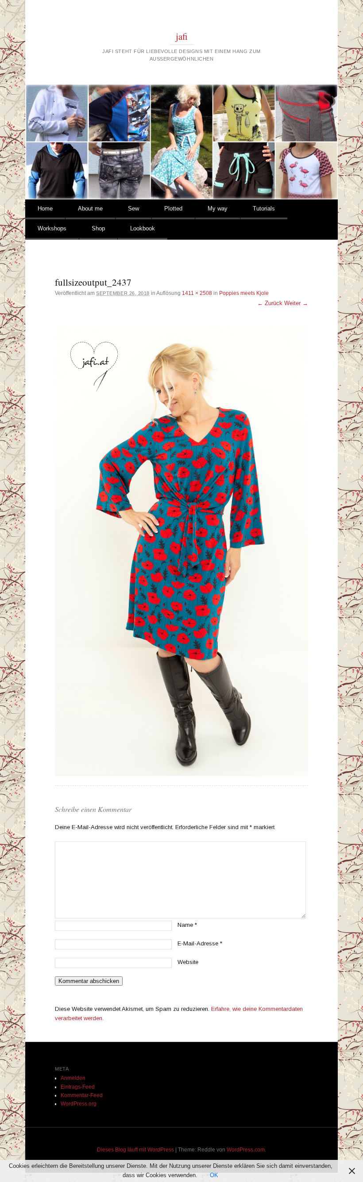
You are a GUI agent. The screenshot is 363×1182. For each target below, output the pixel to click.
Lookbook (142, 228)
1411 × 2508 (197, 293)
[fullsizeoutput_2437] (181, 551)
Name (187, 925)
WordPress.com (246, 1150)
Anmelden (73, 1078)
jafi (182, 36)
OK (214, 1175)
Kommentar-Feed (82, 1095)
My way (218, 208)
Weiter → (296, 303)
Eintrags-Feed (78, 1087)
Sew (133, 208)
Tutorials (264, 208)
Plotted (173, 208)
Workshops (52, 228)
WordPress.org (79, 1104)
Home (45, 208)
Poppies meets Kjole (244, 293)
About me (90, 208)
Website (188, 962)
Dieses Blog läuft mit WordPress (135, 1150)
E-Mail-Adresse (200, 943)
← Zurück (269, 303)
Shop (98, 228)
